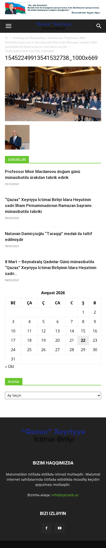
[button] (8, 26)
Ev (6, 38)
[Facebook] (46, 528)
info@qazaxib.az (65, 495)
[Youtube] (60, 528)
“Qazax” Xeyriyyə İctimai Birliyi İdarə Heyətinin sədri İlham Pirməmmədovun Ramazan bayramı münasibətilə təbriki (48, 205)
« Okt (9, 366)
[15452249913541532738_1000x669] (53, 120)
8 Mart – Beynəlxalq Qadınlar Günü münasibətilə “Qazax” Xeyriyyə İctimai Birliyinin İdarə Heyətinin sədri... (50, 267)
